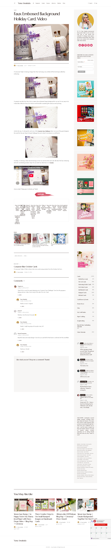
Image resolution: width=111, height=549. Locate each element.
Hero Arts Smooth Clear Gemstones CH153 (54, 208)
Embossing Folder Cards (84, 284)
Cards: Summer (79, 464)
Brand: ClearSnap (80, 445)
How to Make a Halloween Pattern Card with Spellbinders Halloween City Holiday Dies (86, 396)
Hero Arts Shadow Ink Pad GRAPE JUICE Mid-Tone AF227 (38, 209)
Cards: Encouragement (80, 456)
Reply (20, 295)
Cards (15, 10)
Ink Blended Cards (83, 290)
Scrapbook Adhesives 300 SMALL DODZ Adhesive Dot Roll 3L (17, 219)
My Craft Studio (81, 312)
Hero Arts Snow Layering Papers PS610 (17, 208)
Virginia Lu (20, 286)
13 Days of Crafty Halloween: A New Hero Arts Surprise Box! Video (87, 361)
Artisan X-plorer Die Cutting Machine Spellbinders (28, 208)
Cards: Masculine (89, 461)
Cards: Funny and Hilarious (87, 458)
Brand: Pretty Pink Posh (88, 448)
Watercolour (81, 478)
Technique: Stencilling (89, 476)
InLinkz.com (15, 222)
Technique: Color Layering (89, 467)
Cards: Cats (91, 453)
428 (27, 527)
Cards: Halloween (79, 459)
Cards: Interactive (85, 459)
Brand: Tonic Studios (80, 451)
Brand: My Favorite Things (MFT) (82, 447)
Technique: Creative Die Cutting (82, 470)
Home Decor (80, 304)
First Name (80, 66)
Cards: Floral (87, 456)
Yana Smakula (24, 3)
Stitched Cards (82, 295)
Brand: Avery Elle (88, 444)
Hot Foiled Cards (82, 287)
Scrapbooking (80, 321)
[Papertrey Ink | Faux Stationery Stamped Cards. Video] (59, 238)
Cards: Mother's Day (80, 462)
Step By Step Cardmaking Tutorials (83, 325)
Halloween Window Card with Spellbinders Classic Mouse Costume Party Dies (87, 372)
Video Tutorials (81, 332)
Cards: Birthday (86, 453)
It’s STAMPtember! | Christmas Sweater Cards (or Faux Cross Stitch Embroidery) (22, 244)
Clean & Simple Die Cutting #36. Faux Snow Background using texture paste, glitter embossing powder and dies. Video (40, 245)
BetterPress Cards (83, 279)
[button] (14, 3)
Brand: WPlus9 (86, 451)
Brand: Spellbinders (89, 450)
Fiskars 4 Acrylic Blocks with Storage (43, 207)
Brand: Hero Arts (18, 255)
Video (25, 255)
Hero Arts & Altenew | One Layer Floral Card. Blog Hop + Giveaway (86, 344)
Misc (78, 308)
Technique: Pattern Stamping (89, 475)
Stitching (88, 465)
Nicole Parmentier (22, 333)
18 (90, 522)
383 (69, 522)
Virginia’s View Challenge (44, 131)
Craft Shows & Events (82, 299)
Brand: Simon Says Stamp (81, 450)
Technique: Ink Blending (80, 475)
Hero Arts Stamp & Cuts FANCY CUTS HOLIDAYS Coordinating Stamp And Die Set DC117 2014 (34, 212)
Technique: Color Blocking (81, 467)
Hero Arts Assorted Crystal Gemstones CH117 (59, 208)
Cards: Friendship (80, 458)
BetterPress (78, 444)
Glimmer (89, 464)
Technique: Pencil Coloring (81, 476)
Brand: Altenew (83, 444)
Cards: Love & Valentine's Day (81, 461)
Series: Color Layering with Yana (82, 465)
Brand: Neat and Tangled (81, 448)
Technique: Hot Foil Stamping (81, 473)
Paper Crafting (81, 316)
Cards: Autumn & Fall (80, 453)
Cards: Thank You (85, 464)
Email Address (81, 62)
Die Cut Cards (82, 282)
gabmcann (83, 359)
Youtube (51, 163)
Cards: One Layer (86, 462)
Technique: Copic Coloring (81, 468)
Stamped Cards (82, 292)
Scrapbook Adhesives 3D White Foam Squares (64, 208)
